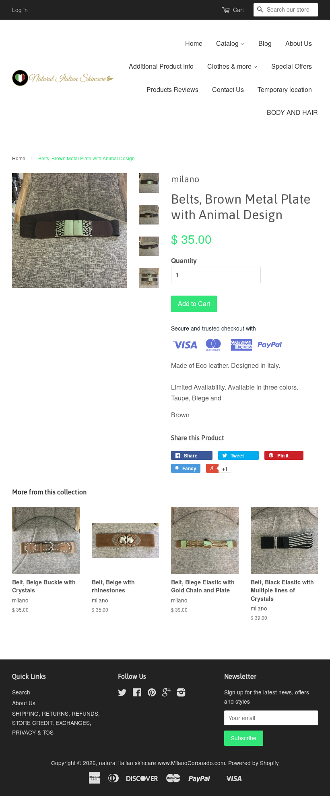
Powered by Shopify (253, 763)
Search (21, 692)
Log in (20, 10)
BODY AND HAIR (292, 112)
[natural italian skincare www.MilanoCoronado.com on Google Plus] (166, 694)
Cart (238, 10)
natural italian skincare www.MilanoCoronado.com (162, 763)
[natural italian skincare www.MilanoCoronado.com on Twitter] (122, 694)
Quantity (184, 260)
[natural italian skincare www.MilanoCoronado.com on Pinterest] (151, 694)
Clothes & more (230, 66)
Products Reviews (172, 89)
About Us (298, 43)
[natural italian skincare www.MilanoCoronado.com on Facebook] (137, 694)
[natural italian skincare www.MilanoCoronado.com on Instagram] (181, 694)
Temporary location (285, 89)
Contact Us (228, 89)
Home (193, 43)
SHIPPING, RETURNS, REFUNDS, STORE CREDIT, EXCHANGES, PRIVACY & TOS (56, 722)
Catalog (228, 43)
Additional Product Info (161, 66)
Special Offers (291, 66)
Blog (265, 43)
